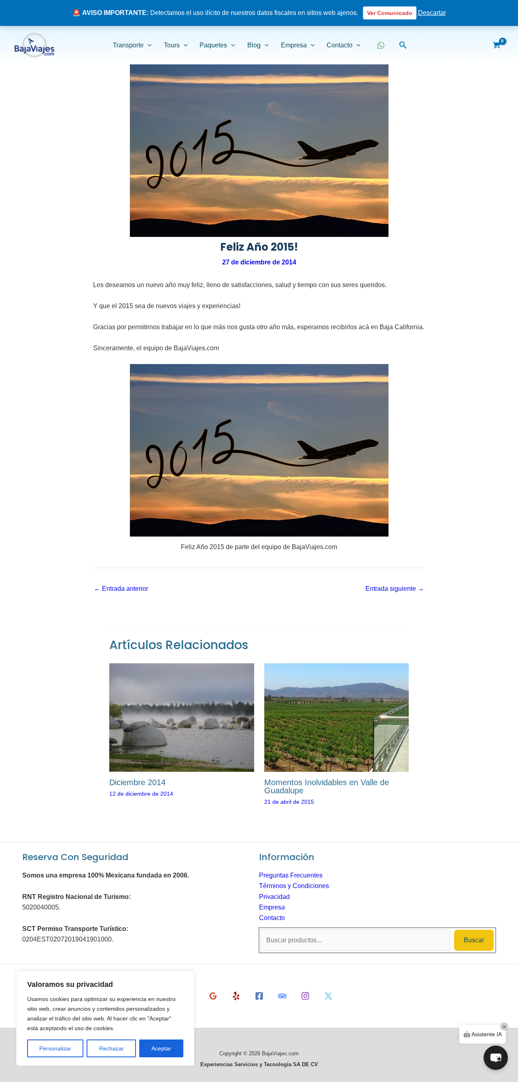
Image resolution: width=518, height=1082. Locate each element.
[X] (328, 996)
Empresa (294, 45)
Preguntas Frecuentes (291, 875)
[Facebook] (259, 996)
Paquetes (213, 45)
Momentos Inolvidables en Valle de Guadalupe (326, 786)
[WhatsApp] (381, 45)
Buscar (474, 940)
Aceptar (161, 1048)
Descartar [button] (432, 12)
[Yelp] (236, 996)
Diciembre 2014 (137, 782)
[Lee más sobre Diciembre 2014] (181, 717)
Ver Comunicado (389, 13)
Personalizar (55, 1048)
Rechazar (111, 1048)
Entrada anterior (121, 588)
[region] (105, 1018)
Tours (172, 45)
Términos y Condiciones (294, 885)
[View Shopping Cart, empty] (496, 45)
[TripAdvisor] (282, 996)
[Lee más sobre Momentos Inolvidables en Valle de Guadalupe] (336, 717)
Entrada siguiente (394, 588)
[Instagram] (305, 996)
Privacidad (274, 896)
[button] (148, 45)
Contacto (339, 45)
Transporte (128, 45)
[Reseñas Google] (213, 996)
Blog (254, 45)
